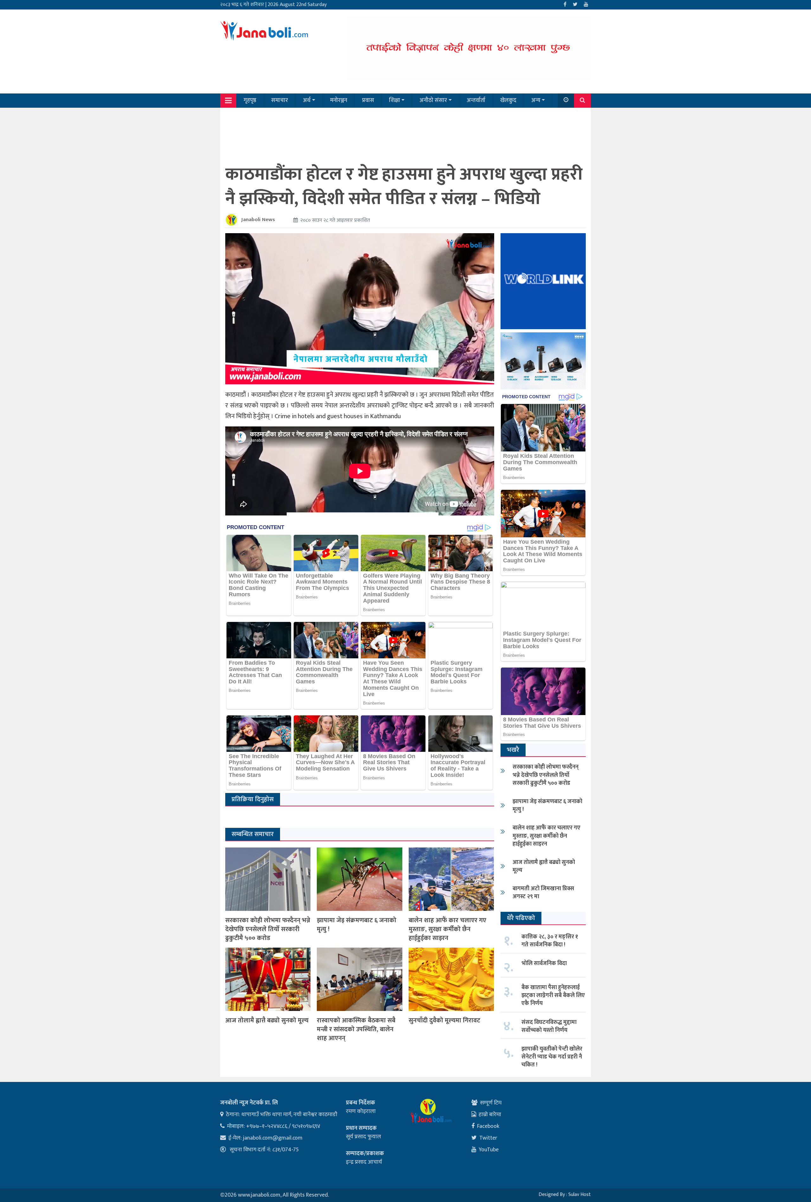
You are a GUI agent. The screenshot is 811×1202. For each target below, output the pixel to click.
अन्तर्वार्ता (476, 100)
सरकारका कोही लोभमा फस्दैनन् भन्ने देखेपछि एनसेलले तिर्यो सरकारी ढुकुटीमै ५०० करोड (267, 929)
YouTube (489, 1149)
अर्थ (306, 100)
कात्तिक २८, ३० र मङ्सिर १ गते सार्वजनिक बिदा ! (549, 940)
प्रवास (368, 100)
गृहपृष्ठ (250, 100)
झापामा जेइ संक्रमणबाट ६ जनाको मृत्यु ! (356, 925)
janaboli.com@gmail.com (273, 1138)
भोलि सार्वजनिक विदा (544, 963)
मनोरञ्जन (338, 100)
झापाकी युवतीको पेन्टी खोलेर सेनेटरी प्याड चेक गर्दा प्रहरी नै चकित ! (551, 1057)
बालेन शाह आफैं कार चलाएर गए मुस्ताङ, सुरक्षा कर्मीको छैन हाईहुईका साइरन (447, 929)
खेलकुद (508, 100)
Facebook (488, 1126)
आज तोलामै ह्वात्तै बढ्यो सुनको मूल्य (267, 1020)
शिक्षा (394, 100)
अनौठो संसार (433, 100)
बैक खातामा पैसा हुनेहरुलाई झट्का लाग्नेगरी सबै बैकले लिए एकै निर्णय (553, 995)
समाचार (279, 100)
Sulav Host (579, 1194)
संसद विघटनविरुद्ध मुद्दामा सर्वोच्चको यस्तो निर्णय (549, 1026)
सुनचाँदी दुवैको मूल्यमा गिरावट (444, 1020)
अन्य (535, 100)
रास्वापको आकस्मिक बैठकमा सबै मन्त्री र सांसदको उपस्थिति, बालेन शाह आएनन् (356, 1029)
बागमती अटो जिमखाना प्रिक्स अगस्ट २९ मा (543, 892)
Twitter (488, 1138)
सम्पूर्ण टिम (490, 1103)
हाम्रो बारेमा (490, 1114)
